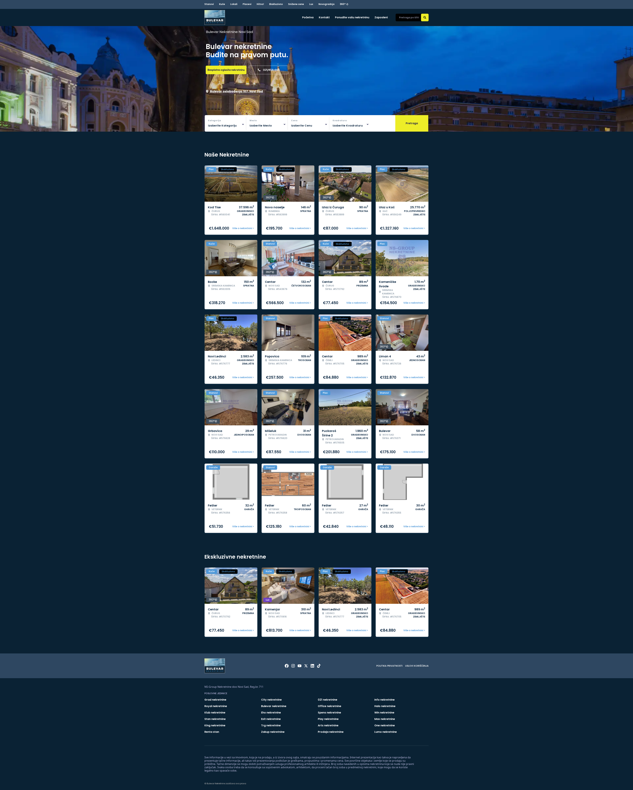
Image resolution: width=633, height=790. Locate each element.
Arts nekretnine (328, 725)
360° (343, 4)
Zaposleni (381, 17)
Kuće (222, 4)
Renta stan (211, 732)
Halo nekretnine (384, 706)
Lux (311, 4)
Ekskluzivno (276, 4)
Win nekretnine (384, 712)
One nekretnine (384, 725)
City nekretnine (271, 700)
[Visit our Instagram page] (293, 666)
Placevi (247, 4)
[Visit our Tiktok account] (319, 666)
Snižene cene (296, 4)
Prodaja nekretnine (331, 732)
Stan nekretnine (215, 719)
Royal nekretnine (215, 706)
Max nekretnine (384, 719)
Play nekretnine (328, 719)
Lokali (233, 4)
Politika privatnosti (389, 665)
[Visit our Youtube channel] (299, 666)
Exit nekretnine (271, 719)
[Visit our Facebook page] (287, 666)
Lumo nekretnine (385, 732)
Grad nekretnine (215, 700)
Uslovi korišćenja (417, 665)
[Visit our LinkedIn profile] (312, 666)
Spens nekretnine (329, 712)
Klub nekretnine (214, 712)
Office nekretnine (329, 706)
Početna (308, 17)
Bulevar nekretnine (273, 706)
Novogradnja (326, 4)
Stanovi (209, 4)
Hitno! (260, 4)
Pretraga (412, 123)
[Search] (425, 17)
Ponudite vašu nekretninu (352, 17)
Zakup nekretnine (273, 732)
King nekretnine (214, 725)
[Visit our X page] (306, 666)
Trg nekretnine (271, 725)
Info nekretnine (384, 700)
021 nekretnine (327, 700)
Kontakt (324, 17)
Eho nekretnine (271, 712)
